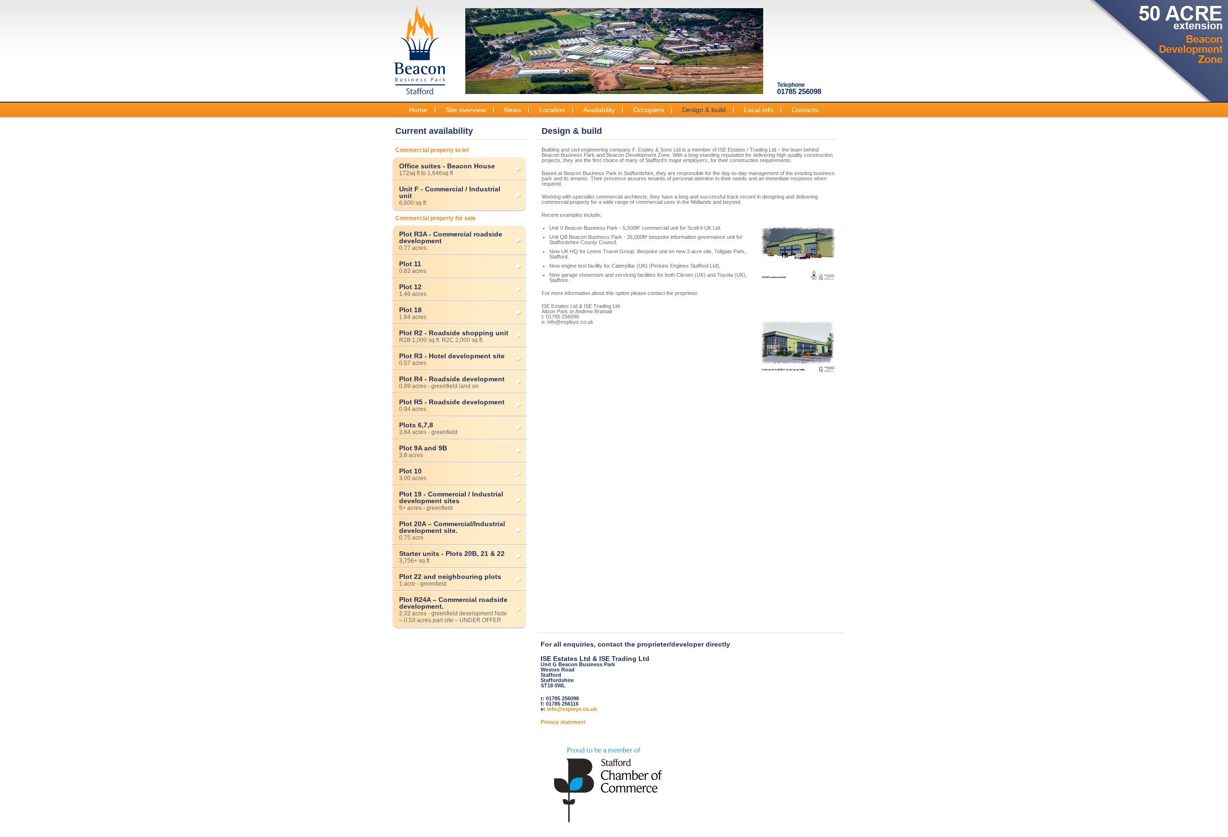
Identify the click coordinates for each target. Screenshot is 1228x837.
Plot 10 (412, 474)
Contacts (804, 110)
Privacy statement (563, 722)
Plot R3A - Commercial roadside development (450, 240)
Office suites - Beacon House (447, 169)
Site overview (466, 110)
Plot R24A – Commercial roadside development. (453, 610)
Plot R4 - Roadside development (452, 382)
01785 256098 (799, 88)
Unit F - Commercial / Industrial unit (449, 195)
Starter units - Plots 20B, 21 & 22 (452, 557)
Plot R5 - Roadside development (452, 405)
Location (552, 110)
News (512, 110)
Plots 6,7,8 (428, 428)
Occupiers (648, 110)
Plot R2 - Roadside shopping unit (453, 336)
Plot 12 (412, 290)
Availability (599, 110)
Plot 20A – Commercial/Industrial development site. (452, 530)
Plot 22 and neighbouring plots (450, 580)
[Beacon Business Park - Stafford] (419, 49)
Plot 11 (412, 267)
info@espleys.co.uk (572, 709)
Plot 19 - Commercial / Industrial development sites (451, 500)
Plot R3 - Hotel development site (452, 359)
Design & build (704, 110)
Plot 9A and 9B (423, 451)
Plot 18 (412, 313)
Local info (758, 110)
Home (418, 110)
